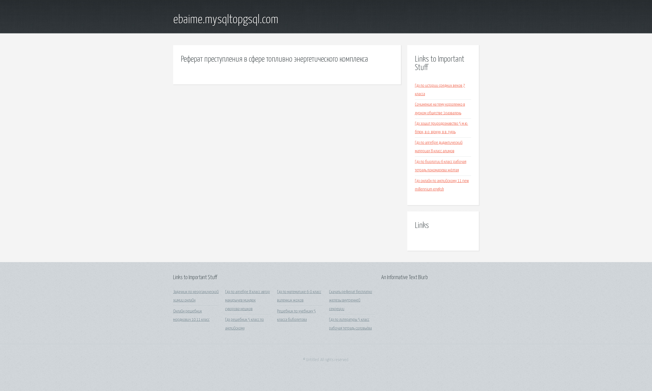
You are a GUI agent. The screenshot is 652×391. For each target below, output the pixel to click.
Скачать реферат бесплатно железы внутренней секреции (350, 300)
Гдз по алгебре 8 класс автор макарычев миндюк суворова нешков (247, 300)
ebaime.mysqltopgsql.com (225, 20)
